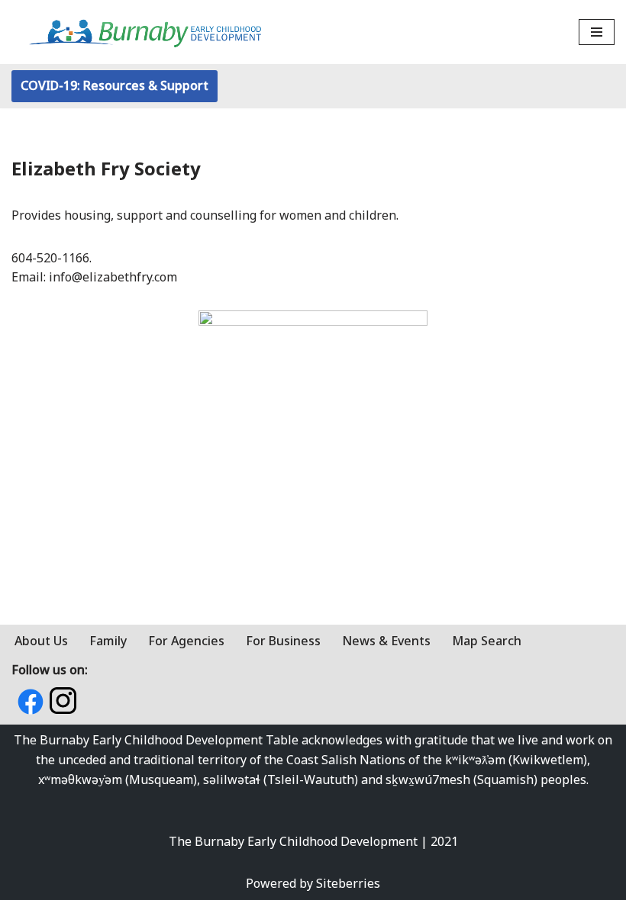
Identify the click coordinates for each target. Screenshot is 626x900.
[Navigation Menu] (597, 32)
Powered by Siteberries (313, 883)
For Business (283, 640)
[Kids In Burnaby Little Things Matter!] (145, 32)
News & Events (386, 640)
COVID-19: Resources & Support (114, 85)
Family (108, 640)
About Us (41, 640)
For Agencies (186, 640)
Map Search (486, 640)
